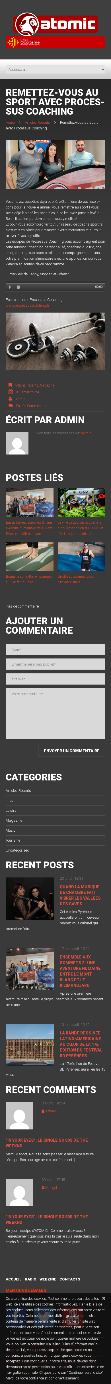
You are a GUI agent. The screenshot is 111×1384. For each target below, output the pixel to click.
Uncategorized (17, 850)
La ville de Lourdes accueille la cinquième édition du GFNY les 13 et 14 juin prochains (81, 528)
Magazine (47, 385)
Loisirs (11, 810)
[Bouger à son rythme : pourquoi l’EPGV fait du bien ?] (30, 556)
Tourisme (13, 840)
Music (10, 830)
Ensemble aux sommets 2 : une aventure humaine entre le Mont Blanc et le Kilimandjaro (29, 528)
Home (10, 122)
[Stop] (18, 287)
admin (20, 399)
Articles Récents (37, 122)
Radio (30, 1279)
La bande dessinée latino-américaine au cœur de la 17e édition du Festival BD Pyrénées (81, 1044)
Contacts (69, 1279)
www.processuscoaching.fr (28, 305)
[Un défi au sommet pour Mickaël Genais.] (81, 556)
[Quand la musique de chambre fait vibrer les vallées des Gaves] (30, 898)
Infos (9, 800)
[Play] (10, 287)
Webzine (48, 1279)
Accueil (14, 1279)
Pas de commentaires (32, 406)
